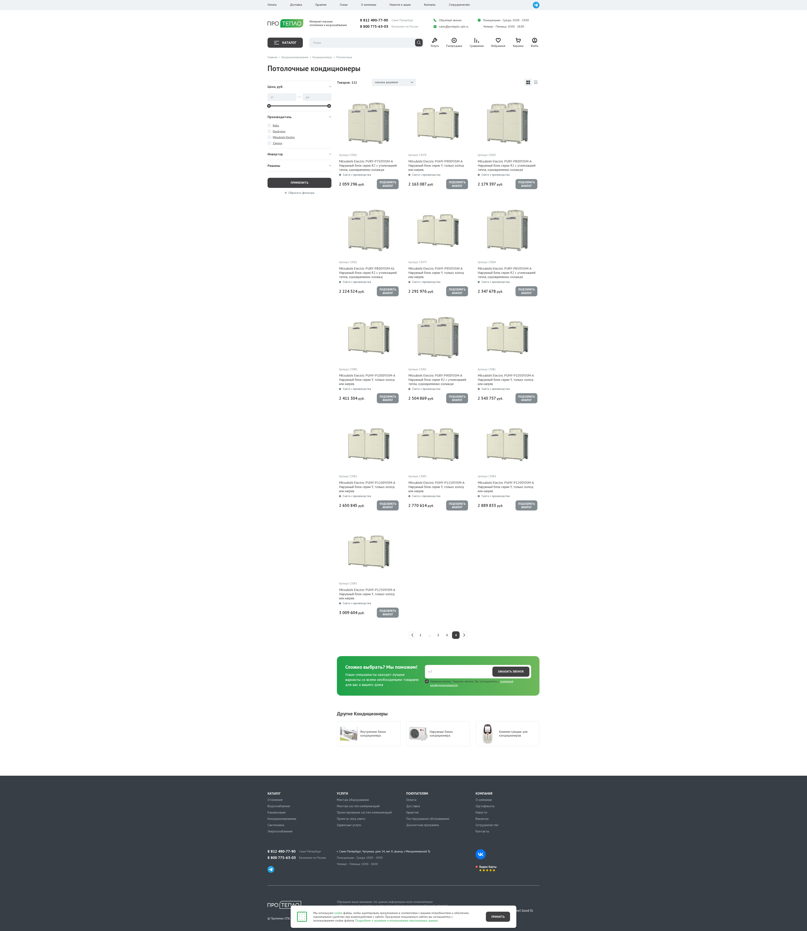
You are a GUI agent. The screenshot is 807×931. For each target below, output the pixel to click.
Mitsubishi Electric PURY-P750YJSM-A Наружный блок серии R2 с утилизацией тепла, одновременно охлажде (368, 165)
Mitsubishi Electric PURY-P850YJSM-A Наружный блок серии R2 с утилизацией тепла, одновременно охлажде (506, 272)
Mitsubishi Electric (284, 137)
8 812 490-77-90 (374, 20)
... (429, 635)
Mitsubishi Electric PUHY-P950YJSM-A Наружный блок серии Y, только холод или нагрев (436, 272)
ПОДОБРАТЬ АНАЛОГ (388, 184)
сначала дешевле (386, 82)
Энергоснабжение (280, 831)
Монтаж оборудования (353, 800)
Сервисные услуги (349, 825)
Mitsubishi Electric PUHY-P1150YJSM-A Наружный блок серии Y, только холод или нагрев (436, 486)
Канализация (277, 812)
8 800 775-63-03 (374, 26)
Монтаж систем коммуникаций (358, 806)
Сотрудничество (459, 5)
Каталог (289, 42)
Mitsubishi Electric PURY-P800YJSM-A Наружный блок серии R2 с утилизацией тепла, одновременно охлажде (506, 165)
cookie (338, 913)
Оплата (272, 5)
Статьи (344, 5)
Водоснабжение (279, 806)
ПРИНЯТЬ (498, 917)
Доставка (296, 5)
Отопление (275, 800)
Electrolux (279, 131)
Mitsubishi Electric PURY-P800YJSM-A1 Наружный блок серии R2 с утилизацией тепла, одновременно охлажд (368, 272)
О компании (368, 5)
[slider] (269, 106)
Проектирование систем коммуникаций (364, 812)
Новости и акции (400, 5)
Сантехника (276, 825)
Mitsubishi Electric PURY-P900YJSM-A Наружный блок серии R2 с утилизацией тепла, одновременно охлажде (437, 379)
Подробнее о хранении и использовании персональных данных (396, 920)
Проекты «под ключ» (351, 819)
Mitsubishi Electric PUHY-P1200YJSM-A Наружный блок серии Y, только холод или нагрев (506, 486)
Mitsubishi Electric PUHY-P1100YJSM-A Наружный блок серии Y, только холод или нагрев (367, 486)
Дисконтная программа (422, 825)
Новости (481, 812)
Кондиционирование (282, 819)
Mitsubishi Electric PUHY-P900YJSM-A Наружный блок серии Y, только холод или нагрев (436, 165)
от (272, 97)
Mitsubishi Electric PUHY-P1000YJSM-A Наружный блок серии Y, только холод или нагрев (367, 379)
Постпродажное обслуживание (427, 819)
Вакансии (482, 819)
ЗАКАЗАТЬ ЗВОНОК (511, 671)
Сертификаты (485, 806)
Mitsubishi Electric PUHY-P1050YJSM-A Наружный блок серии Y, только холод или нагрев (506, 379)
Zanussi (277, 143)
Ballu (276, 125)
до (307, 97)
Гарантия (320, 5)
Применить (299, 183)
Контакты (429, 5)
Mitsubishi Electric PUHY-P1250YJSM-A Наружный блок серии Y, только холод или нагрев (367, 594)
